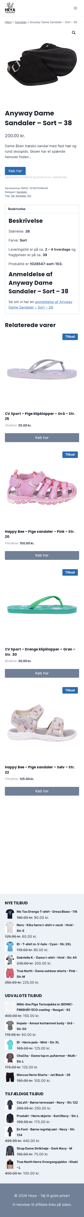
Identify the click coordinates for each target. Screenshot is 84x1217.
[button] (73, 32)
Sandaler (21, 22)
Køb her (15, 171)
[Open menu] (75, 8)
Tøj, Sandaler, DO (21, 195)
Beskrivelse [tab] (16, 209)
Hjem (8, 22)
